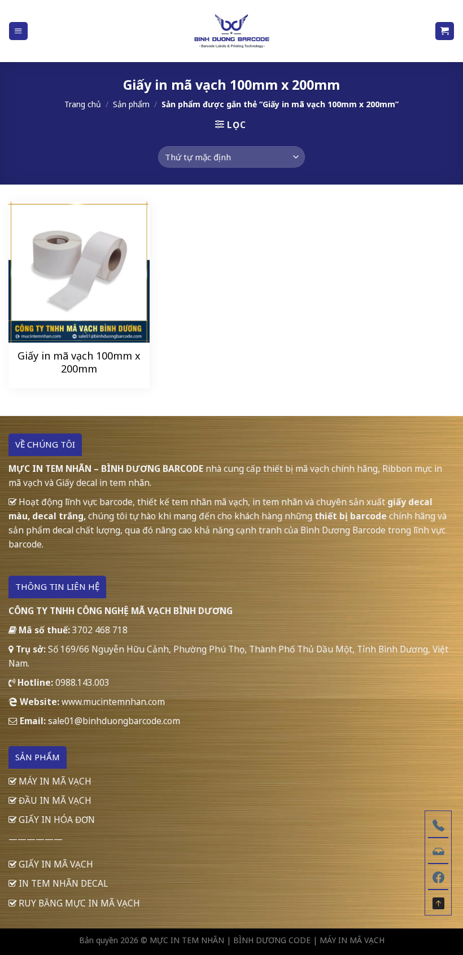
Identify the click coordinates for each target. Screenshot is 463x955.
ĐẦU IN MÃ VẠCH (53, 800)
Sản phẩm (131, 104)
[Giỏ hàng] (444, 31)
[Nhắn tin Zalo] (438, 850)
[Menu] (18, 31)
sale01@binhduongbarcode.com (114, 721)
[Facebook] (438, 876)
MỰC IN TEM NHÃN (187, 940)
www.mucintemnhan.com (113, 701)
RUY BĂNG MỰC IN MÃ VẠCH (78, 903)
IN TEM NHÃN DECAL (62, 883)
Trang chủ (82, 104)
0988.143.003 (82, 682)
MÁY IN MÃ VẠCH (53, 781)
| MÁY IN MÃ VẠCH (349, 940)
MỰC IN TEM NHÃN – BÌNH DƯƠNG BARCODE (105, 468)
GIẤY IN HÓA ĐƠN (55, 819)
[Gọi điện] (438, 824)
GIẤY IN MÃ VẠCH (54, 864)
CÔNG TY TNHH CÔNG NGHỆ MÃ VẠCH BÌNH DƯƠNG (120, 610)
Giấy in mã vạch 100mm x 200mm (79, 362)
